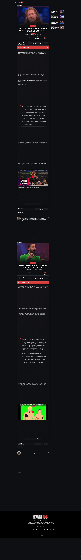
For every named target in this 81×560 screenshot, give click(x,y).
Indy (52, 2)
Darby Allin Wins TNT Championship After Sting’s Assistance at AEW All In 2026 (54, 17)
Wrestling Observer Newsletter (28, 80)
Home (27, 2)
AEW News (20, 5)
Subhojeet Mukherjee (28, 269)
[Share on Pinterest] (42, 209)
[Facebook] (29, 43)
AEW (36, 2)
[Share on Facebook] (36, 209)
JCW (48, 2)
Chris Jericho (20, 212)
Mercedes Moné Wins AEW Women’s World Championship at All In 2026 (54, 12)
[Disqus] (33, 487)
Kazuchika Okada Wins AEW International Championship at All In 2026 (54, 23)
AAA (44, 2)
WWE (32, 2)
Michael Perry (28, 34)
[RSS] (53, 529)
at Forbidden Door (43, 53)
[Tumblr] (42, 529)
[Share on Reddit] (45, 209)
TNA (40, 2)
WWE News (20, 242)
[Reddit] (47, 43)
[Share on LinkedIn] (40, 209)
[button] (55, 2)
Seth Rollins (20, 447)
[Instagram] (42, 43)
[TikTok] (50, 529)
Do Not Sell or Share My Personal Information (40, 536)
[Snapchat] (45, 43)
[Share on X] (38, 209)
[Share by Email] (47, 209)
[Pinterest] (38, 43)
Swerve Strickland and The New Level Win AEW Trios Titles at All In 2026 (55, 28)
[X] (31, 43)
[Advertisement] (24, 135)
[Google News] (33, 43)
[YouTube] (40, 43)
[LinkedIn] (36, 43)
